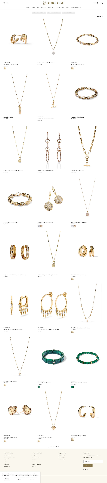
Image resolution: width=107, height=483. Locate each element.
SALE (67, 7)
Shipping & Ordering (9, 458)
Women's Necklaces (38, 13)
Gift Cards (6, 464)
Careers (33, 466)
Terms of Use (62, 455)
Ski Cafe (34, 460)
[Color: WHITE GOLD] (39, 226)
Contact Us (7, 466)
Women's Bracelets (54, 13)
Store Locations (35, 458)
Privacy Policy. (34, 475)
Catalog (33, 462)
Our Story (34, 455)
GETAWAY (43, 7)
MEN (33, 7)
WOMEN (28, 7)
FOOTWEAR (51, 7)
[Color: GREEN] (72, 387)
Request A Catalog (36, 464)
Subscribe (88, 465)
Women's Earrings (68, 13)
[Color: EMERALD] (39, 387)
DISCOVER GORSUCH (76, 7)
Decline (31, 479)
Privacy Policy (62, 460)
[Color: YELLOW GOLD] (5, 68)
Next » (57, 446)
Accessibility (62, 458)
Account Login (8, 455)
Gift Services (7, 462)
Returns (6, 460)
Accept (19, 479)
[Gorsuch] (54, 3)
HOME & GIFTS (60, 7)
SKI (38, 7)
